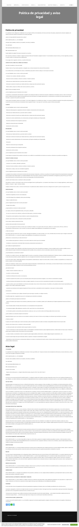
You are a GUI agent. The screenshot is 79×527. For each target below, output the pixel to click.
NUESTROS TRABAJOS (52, 5)
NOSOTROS (9, 5)
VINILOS (32, 5)
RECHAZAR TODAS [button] (65, 524)
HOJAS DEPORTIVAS (42, 5)
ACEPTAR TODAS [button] (74, 524)
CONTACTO (62, 5)
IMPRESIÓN (16, 5)
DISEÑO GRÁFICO (25, 5)
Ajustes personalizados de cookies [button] (54, 524)
